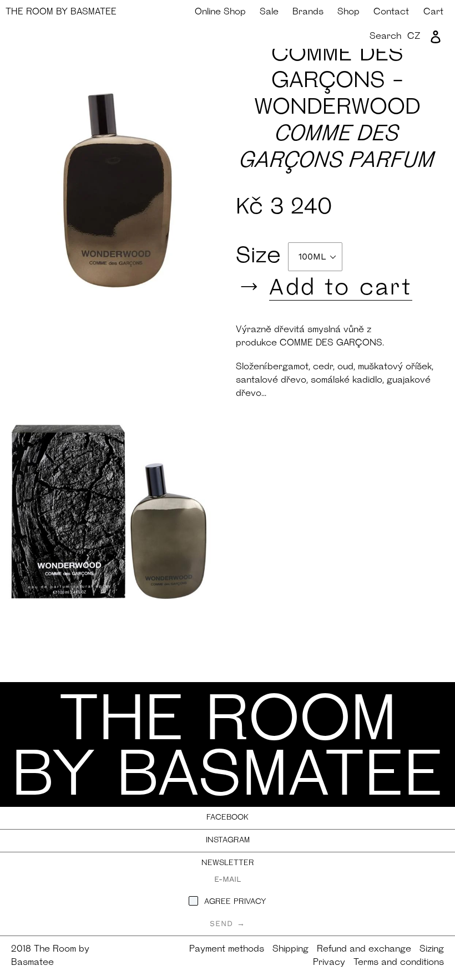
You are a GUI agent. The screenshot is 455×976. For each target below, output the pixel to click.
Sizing (431, 949)
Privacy (329, 962)
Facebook (227, 818)
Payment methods (226, 949)
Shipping (290, 949)
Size (262, 257)
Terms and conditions (398, 962)
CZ (414, 36)
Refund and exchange (364, 949)
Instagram (228, 840)
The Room (61, 12)
